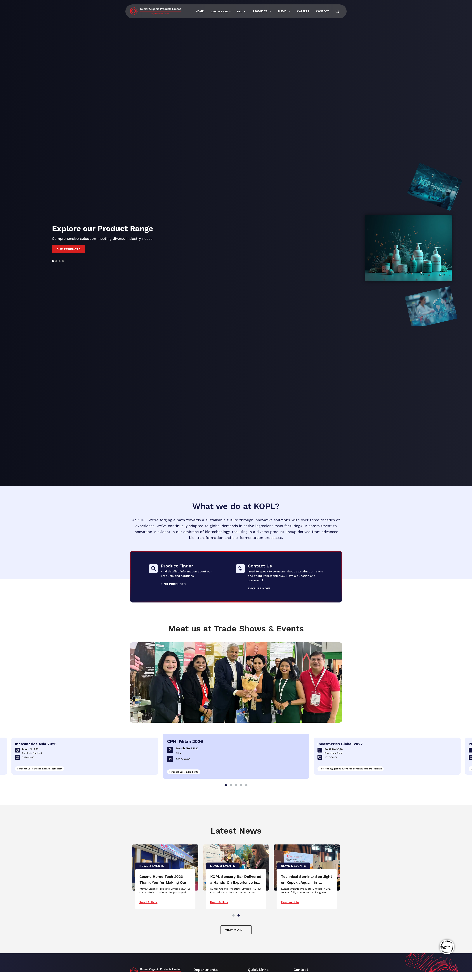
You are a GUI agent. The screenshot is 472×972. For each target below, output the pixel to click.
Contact (322, 11)
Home (200, 11)
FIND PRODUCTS (173, 584)
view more (233, 929)
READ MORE (66, 253)
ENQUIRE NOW (259, 588)
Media (282, 11)
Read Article (146, 902)
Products (260, 11)
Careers (303, 11)
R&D (239, 11)
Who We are (219, 11)
